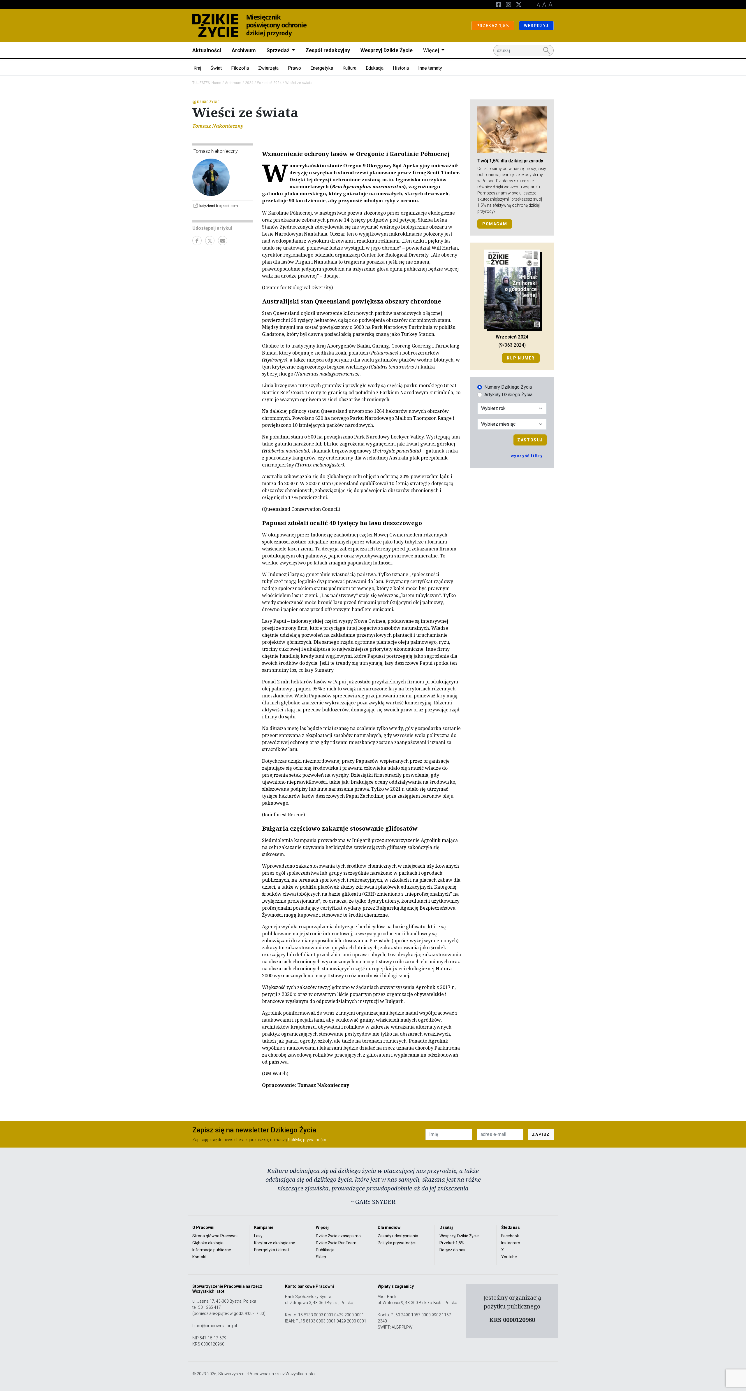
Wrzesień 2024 (269, 83)
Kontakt (199, 1257)
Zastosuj (530, 440)
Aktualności (206, 50)
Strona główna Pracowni (214, 1236)
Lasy (258, 1236)
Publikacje (325, 1250)
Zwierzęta (268, 68)
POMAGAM (494, 224)
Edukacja (374, 68)
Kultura (349, 68)
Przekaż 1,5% (451, 1243)
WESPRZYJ (536, 25)
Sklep (321, 1257)
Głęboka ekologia (208, 1243)
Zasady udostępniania (398, 1236)
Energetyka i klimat (271, 1250)
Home (216, 83)
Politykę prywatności (307, 1139)
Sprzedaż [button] (278, 50)
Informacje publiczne (211, 1250)
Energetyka (321, 68)
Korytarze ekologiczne (274, 1243)
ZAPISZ (541, 1134)
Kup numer (521, 358)
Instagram (510, 1243)
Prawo (294, 68)
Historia (401, 68)
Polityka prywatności (397, 1243)
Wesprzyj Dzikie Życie (386, 50)
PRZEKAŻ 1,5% (492, 25)
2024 (249, 83)
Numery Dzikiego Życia (508, 387)
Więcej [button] (431, 50)
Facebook (510, 1236)
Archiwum (244, 50)
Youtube (509, 1257)
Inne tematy (430, 68)
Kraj (197, 68)
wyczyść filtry (527, 455)
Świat (216, 68)
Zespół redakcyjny (327, 50)
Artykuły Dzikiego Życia (508, 394)
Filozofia (240, 68)
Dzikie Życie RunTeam (336, 1243)
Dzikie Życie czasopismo (338, 1236)
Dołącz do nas (452, 1250)
